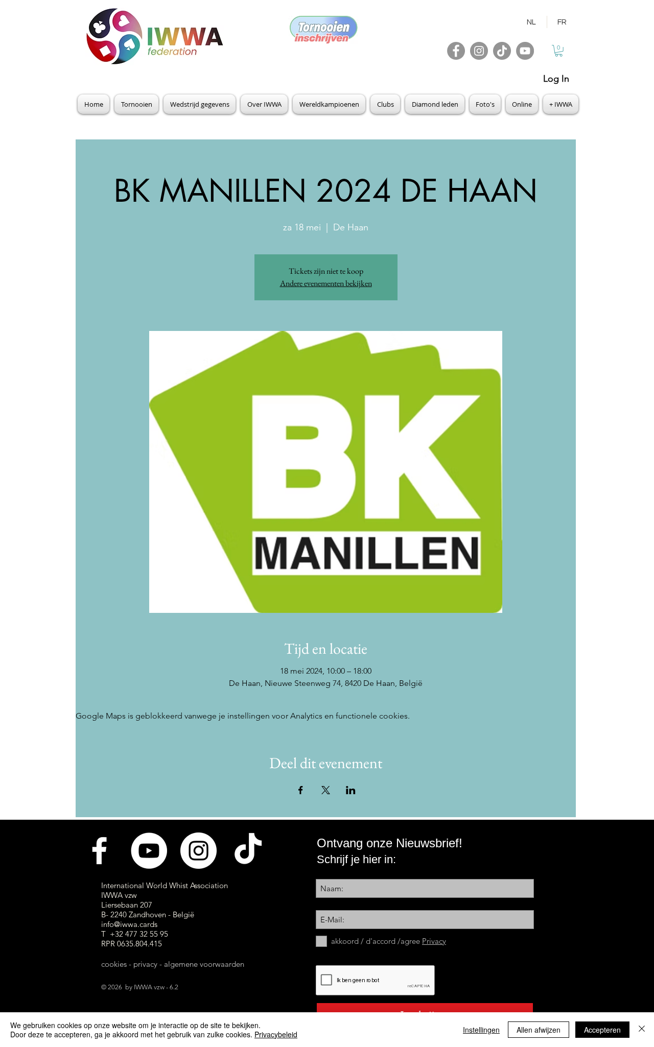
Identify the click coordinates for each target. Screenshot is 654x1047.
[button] (559, 51)
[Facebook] (456, 51)
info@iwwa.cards (129, 924)
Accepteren (602, 1030)
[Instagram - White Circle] (198, 850)
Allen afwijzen (538, 1030)
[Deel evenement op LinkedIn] (351, 790)
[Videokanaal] (149, 850)
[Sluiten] (642, 1029)
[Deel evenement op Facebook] (301, 790)
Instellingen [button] (481, 1030)
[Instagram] (479, 51)
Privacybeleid (275, 1034)
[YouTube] (525, 51)
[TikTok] (502, 51)
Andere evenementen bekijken (326, 283)
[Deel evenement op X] (326, 790)
